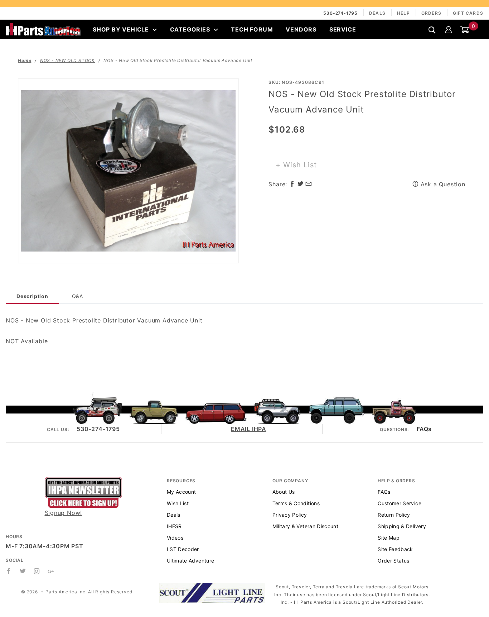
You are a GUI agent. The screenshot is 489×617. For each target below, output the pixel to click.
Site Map (389, 538)
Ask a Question (441, 184)
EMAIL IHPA (248, 428)
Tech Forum (252, 29)
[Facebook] (9, 571)
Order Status (393, 561)
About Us (283, 492)
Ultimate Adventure (190, 561)
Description (32, 296)
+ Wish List (296, 165)
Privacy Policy (289, 515)
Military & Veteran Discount (305, 526)
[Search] (432, 30)
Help (403, 13)
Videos (175, 538)
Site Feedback (395, 549)
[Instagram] (37, 571)
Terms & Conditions (296, 503)
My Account (181, 492)
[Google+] (51, 571)
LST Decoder (183, 549)
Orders (431, 13)
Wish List (178, 503)
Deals (377, 13)
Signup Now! (63, 512)
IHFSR (174, 526)
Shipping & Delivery (402, 526)
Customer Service (399, 503)
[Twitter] (23, 571)
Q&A (77, 296)
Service (342, 29)
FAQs (424, 428)
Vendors (301, 29)
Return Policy (394, 515)
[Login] (448, 29)
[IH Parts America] (43, 28)
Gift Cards (468, 13)
